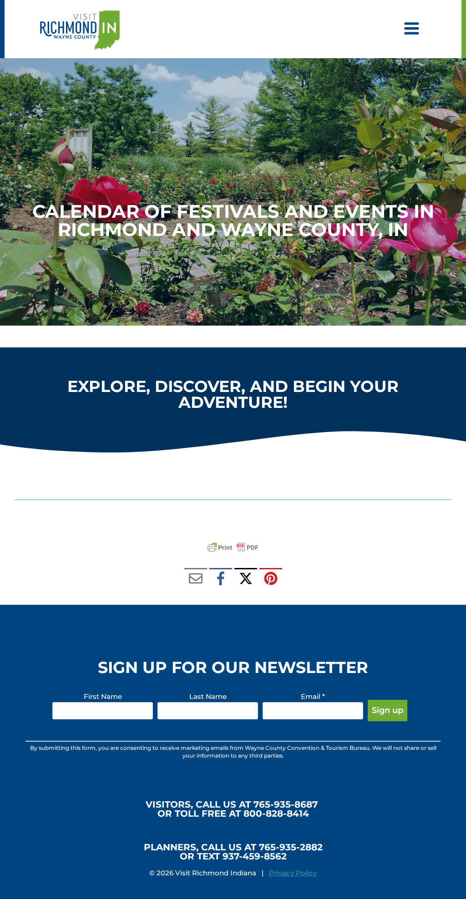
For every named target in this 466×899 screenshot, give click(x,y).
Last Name (208, 696)
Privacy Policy (293, 873)
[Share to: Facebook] (220, 579)
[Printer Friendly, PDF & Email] (233, 547)
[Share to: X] (245, 579)
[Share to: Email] (195, 579)
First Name (103, 696)
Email (313, 696)
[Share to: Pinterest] (270, 579)
